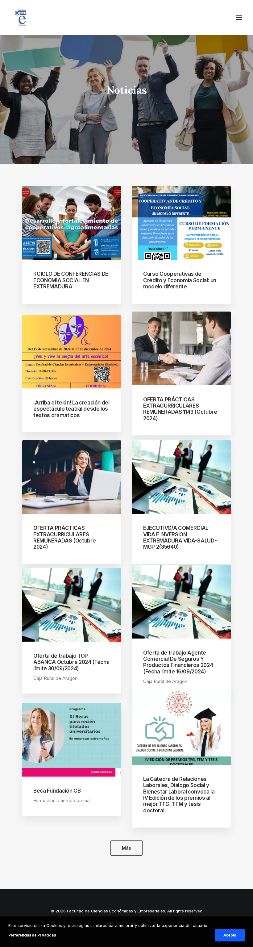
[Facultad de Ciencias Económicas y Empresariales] (20, 17)
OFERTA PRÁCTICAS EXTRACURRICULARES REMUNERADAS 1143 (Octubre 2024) (180, 408)
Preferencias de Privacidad (32, 935)
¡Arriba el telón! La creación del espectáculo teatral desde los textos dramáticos (71, 409)
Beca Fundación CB (57, 791)
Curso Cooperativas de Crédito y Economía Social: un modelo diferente (179, 280)
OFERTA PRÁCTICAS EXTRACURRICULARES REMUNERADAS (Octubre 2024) (64, 537)
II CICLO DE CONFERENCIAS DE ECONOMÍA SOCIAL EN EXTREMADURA (70, 280)
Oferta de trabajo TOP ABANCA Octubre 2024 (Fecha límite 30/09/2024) (71, 662)
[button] (239, 17)
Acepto (229, 935)
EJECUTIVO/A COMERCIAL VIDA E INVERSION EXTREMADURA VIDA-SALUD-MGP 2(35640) (180, 537)
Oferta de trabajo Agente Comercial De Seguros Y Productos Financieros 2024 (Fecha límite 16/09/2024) (178, 662)
